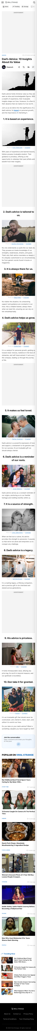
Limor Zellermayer (17, 532)
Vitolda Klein (17, 346)
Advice (4, 55)
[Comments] (33, 67)
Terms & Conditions (10, 1019)
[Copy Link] (24, 67)
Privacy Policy (28, 1014)
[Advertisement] (18, 33)
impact (16, 110)
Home (6, 6)
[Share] (19, 67)
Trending (17, 6)
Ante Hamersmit (17, 147)
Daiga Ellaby (17, 297)
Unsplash (27, 147)
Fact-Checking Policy (26, 1019)
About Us (7, 1014)
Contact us (17, 1014)
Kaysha (17, 713)
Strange (26, 6)
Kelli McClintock (17, 579)
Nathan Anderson (17, 439)
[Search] (34, 2)
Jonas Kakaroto (17, 489)
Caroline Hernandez (17, 244)
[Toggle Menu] (2, 2)
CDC (17, 666)
